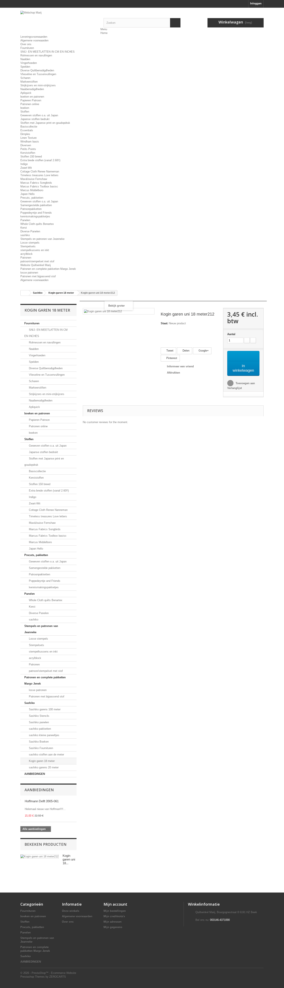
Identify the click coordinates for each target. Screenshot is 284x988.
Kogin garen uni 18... (69, 859)
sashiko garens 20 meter (43, 767)
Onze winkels (70, 910)
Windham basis (29, 141)
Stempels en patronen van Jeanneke (42, 238)
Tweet (169, 350)
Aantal (231, 334)
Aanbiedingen (39, 789)
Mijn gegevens (113, 927)
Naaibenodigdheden (32, 89)
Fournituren (27, 48)
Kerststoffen (27, 152)
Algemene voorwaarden (34, 40)
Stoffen (24, 111)
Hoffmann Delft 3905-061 (42, 801)
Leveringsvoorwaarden (33, 36)
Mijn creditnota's (114, 916)
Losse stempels (30, 242)
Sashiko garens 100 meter (44, 709)
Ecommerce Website (63, 972)
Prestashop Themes (32, 976)
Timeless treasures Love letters (39, 175)
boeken (24, 107)
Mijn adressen (113, 921)
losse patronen (29, 272)
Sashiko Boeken (38, 741)
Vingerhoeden (28, 62)
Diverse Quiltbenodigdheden (37, 70)
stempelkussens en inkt (34, 250)
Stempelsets (28, 246)
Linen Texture (28, 137)
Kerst (23, 227)
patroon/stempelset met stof (37, 261)
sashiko (25, 235)
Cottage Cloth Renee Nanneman (39, 171)
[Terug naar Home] (25, 293)
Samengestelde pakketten (36, 205)
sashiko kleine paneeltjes (43, 735)
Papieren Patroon (30, 100)
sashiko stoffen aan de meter (46, 754)
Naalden (25, 59)
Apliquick (25, 92)
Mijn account (115, 904)
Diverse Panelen (30, 231)
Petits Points (28, 149)
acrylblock (26, 253)
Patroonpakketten (31, 208)
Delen (185, 350)
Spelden (25, 66)
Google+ (203, 350)
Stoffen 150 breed (31, 156)
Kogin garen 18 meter (41, 761)
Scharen (25, 77)
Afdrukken (173, 372)
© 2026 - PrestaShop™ (34, 972)
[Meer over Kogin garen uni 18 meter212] (39, 856)
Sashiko (29, 702)
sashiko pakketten (39, 728)
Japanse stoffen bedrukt (34, 119)
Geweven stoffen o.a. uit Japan (39, 115)
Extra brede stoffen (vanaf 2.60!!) (40, 160)
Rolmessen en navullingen (36, 55)
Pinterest (171, 358)
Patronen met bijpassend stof (38, 276)
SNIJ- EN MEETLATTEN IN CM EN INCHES (47, 51)
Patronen (25, 257)
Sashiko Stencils (38, 715)
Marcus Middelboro (31, 190)
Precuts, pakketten (31, 197)
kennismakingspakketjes (35, 216)
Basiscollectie (28, 126)
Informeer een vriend (180, 366)
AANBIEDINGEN (34, 773)
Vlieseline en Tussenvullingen (38, 74)
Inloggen (256, 3)
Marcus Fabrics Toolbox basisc (39, 186)
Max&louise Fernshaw (33, 179)
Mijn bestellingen (115, 910)
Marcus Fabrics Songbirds (36, 182)
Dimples (25, 134)
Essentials (26, 130)
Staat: (164, 323)
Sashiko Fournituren (40, 748)
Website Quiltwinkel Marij (35, 265)
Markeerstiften (29, 81)
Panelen (25, 220)
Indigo (24, 164)
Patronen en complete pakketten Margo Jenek (48, 268)
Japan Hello (27, 194)
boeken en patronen (32, 96)
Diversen (25, 145)
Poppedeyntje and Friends (36, 212)
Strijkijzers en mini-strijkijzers (38, 85)
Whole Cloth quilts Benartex (37, 223)
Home (103, 33)
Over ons (25, 44)
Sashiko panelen (38, 722)
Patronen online (29, 104)
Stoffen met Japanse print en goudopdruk (45, 122)
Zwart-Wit (26, 167)
